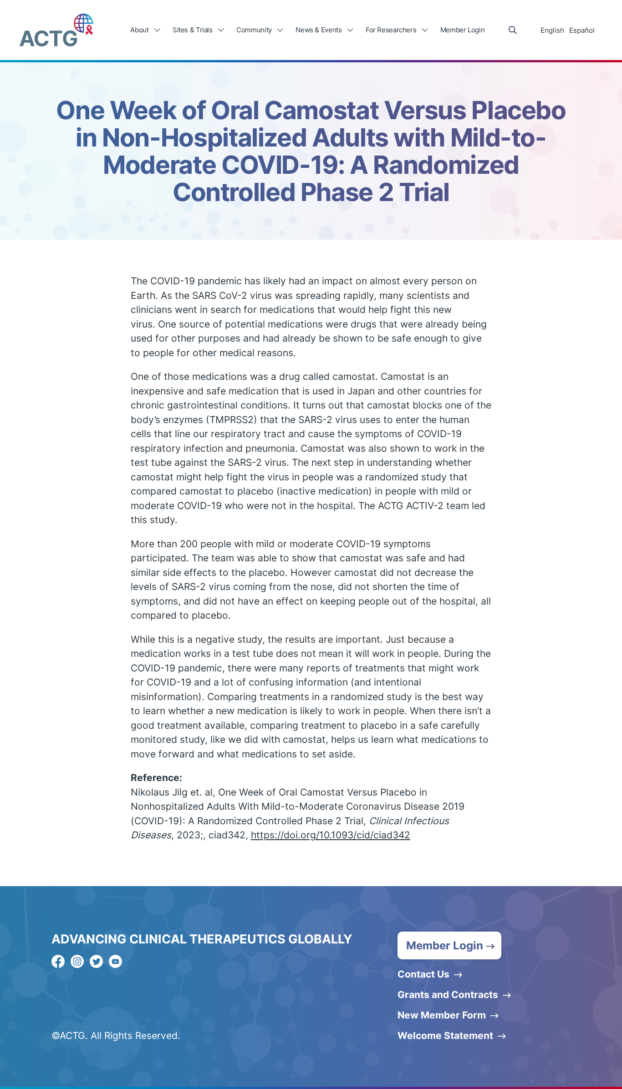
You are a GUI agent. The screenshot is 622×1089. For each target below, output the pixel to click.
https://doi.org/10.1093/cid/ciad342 (330, 835)
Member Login (462, 29)
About (139, 29)
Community (254, 29)
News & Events (319, 29)
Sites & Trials (193, 29)
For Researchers (391, 29)
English (552, 30)
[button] (449, 945)
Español (582, 30)
